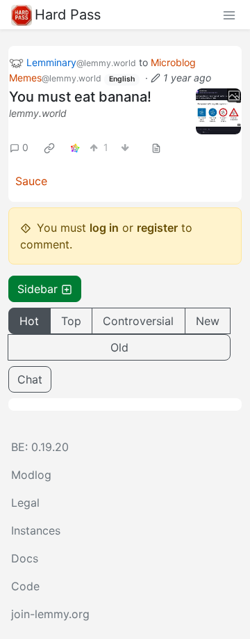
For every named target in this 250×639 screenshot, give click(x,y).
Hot (29, 321)
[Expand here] (219, 111)
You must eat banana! (80, 96)
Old (119, 347)
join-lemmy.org (50, 614)
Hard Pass (68, 14)
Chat (29, 379)
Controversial (138, 321)
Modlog (31, 475)
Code (25, 586)
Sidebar (37, 289)
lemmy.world (38, 113)
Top (71, 321)
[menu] (229, 14)
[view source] (156, 147)
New (207, 321)
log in (104, 228)
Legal (25, 503)
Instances (35, 530)
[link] (49, 147)
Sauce (31, 181)
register (157, 228)
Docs (24, 558)
